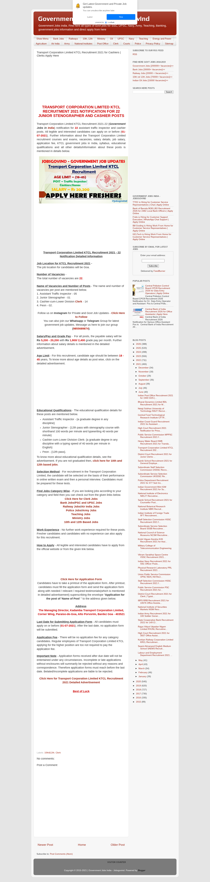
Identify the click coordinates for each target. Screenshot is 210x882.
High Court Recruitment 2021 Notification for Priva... (152, 429)
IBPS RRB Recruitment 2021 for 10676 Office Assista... (153, 601)
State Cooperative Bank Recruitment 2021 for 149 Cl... (155, 621)
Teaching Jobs (80, 514)
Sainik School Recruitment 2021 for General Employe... (155, 462)
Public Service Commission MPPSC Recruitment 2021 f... (155, 436)
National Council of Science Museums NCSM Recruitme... (153, 533)
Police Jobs (73, 510)
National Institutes (83, 43)
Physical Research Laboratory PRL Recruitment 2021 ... (155, 569)
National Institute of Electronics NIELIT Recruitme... (153, 494)
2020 (139, 681)
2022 (139, 360)
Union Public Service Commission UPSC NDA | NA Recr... (154, 575)
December (144, 368)
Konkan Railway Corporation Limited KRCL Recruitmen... (155, 641)
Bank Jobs (58, 38)
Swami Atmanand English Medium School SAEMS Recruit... (154, 647)
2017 (139, 694)
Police (138, 43)
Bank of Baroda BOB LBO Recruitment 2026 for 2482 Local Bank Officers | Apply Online (153, 211)
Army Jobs (89, 510)
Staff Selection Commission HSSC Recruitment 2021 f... (154, 520)
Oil (111, 38)
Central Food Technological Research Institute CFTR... (152, 416)
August (142, 384)
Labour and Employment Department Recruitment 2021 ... (155, 654)
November (144, 372)
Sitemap (169, 43)
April (141, 664)
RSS (135, 54)
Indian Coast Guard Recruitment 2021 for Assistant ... (153, 422)
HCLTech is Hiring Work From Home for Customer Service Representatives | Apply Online (152, 236)
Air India (55, 43)
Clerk (116, 43)
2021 (139, 364)
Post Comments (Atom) (61, 854)
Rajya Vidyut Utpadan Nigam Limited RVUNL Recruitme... (152, 627)
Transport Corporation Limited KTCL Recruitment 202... (155, 449)
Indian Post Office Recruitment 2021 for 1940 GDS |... (155, 396)
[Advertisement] (81, 81)
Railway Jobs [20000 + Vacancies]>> (150, 73)
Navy (131, 38)
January (143, 676)
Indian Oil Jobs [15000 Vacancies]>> (150, 80)
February (143, 672)
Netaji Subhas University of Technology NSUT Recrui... (152, 409)
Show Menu (42, 38)
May (141, 660)
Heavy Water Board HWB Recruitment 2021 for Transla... (154, 442)
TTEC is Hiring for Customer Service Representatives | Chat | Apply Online (151, 203)
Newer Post (45, 844)
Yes (121, 17)
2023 (139, 356)
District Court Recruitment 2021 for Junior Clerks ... (155, 455)
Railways (73, 38)
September (144, 380)
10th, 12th (88, 38)
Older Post (118, 844)
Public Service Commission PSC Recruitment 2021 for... (153, 588)
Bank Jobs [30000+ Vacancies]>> (149, 69)
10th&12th (49, 753)
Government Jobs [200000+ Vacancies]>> (153, 66)
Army (67, 43)
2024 (139, 352)
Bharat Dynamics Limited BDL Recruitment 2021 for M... (152, 403)
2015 (139, 702)
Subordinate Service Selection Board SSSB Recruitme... (152, 527)
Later (90, 17)
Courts (126, 43)
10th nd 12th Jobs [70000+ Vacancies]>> (152, 77)
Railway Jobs (71, 506)
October (143, 376)
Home (82, 844)
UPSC (121, 38)
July (141, 388)
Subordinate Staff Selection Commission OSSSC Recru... (153, 468)
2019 (139, 686)
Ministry (101, 38)
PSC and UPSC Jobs (88, 502)
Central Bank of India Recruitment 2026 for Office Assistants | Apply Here (158, 311)
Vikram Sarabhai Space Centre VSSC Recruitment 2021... (153, 556)
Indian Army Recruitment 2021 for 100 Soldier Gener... (154, 614)
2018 (139, 690)
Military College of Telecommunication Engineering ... (154, 548)
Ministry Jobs (81, 518)
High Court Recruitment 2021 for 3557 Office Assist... (154, 634)
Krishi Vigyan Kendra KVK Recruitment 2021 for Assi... (152, 540)
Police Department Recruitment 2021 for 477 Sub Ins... (153, 481)
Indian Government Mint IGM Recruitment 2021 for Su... (152, 488)
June (141, 392)
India (51, 127)
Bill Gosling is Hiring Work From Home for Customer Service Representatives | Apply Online (153, 228)
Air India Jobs (90, 506)
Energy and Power (162, 38)
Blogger (141, 870)
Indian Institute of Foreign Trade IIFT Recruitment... (153, 514)
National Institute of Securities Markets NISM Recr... (152, 608)
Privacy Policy (153, 43)
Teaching (143, 38)
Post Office (102, 43)
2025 (139, 348)
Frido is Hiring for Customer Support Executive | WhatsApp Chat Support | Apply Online (151, 219)
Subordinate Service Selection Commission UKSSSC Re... (152, 475)
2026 (139, 344)
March (142, 668)
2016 (139, 698)
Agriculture (41, 43)
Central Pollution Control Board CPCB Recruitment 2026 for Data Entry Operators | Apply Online (157, 289)
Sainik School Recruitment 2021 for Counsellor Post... (155, 501)
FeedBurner (159, 271)
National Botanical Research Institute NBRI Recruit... (151, 507)
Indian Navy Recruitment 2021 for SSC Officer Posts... (154, 562)
